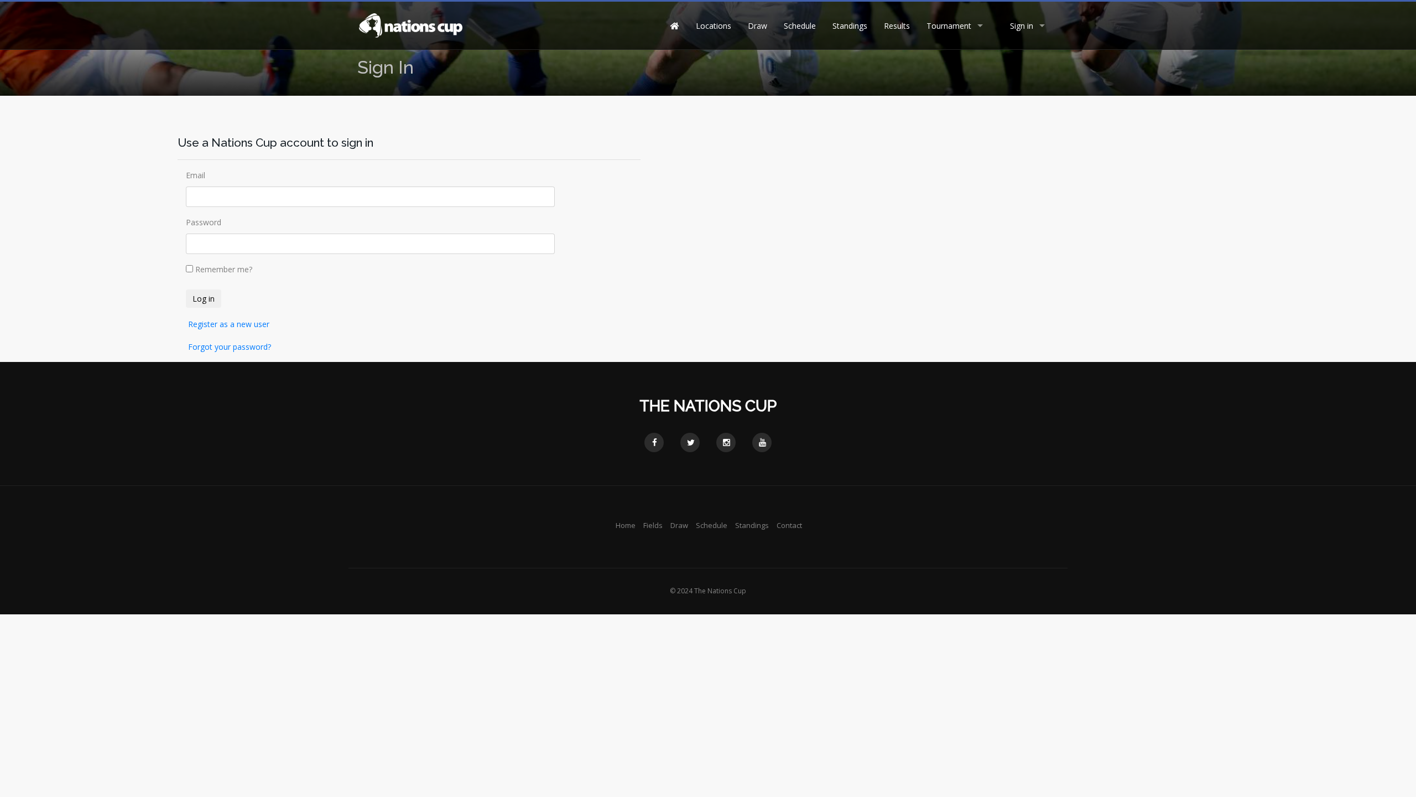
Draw (757, 25)
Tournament (948, 25)
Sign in (1021, 25)
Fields (653, 525)
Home (626, 525)
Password (203, 222)
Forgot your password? (229, 346)
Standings (849, 25)
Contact (789, 525)
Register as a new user (228, 324)
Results (897, 25)
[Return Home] (410, 24)
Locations (713, 25)
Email (195, 175)
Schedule (800, 25)
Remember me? (223, 269)
